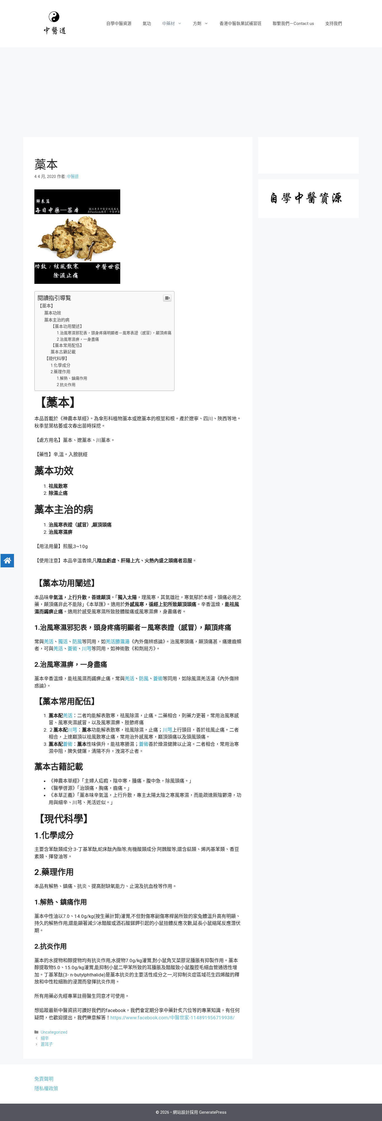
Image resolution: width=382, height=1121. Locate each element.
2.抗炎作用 (66, 384)
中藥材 (168, 23)
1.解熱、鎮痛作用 (72, 378)
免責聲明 (43, 1079)
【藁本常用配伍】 (67, 345)
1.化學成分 (60, 365)
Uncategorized (54, 1032)
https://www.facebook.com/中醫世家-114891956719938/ (172, 1017)
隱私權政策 (46, 1088)
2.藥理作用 (60, 371)
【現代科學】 (56, 358)
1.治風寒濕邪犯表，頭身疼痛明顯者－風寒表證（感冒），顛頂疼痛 (114, 333)
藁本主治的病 (56, 319)
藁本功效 (52, 312)
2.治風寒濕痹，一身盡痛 (78, 339)
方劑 (197, 23)
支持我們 (333, 23)
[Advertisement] (191, 89)
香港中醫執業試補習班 (240, 23)
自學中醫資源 (118, 23)
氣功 (147, 23)
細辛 (45, 1038)
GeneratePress (213, 1112)
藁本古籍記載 (63, 351)
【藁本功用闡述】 (67, 326)
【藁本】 (46, 305)
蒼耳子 (47, 1044)
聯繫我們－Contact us (293, 23)
